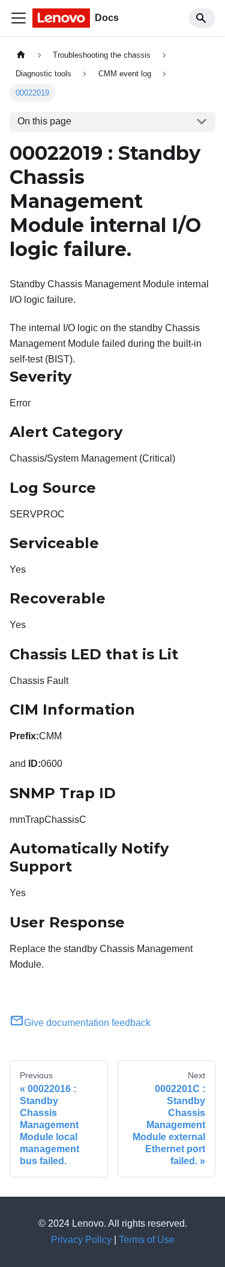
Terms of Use (147, 1240)
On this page (44, 121)
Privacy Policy (81, 1240)
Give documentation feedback (87, 1023)
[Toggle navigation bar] (19, 18)
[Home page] (21, 55)
